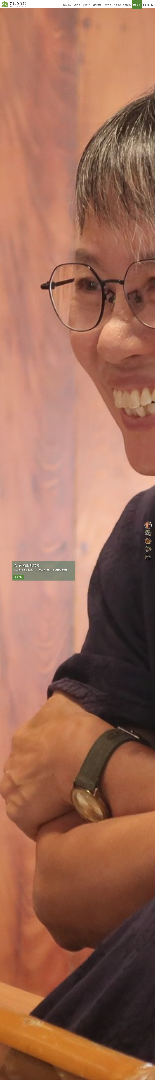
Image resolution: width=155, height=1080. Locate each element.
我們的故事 (97, 5)
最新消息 (67, 5)
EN (144, 5)
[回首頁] (13, 4)
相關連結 (127, 6)
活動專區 (77, 6)
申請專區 (108, 6)
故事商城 (137, 5)
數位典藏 (118, 6)
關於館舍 (87, 6)
